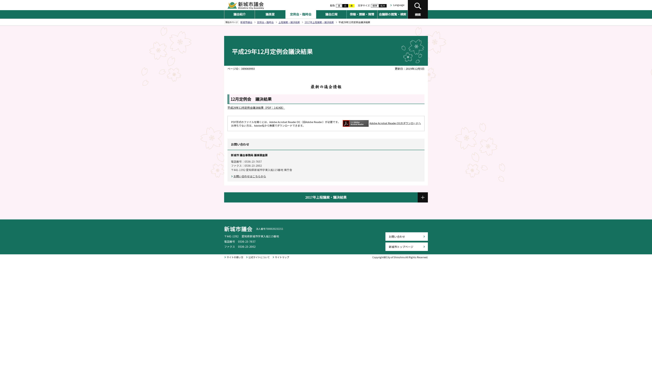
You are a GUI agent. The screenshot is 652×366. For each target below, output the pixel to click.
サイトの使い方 (235, 257)
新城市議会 (246, 22)
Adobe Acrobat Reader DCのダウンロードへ (395, 123)
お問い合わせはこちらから (249, 176)
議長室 (270, 14)
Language (398, 5)
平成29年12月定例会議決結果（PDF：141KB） (256, 108)
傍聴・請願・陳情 (362, 14)
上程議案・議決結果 (289, 22)
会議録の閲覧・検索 (392, 14)
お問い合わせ (397, 237)
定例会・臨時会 (300, 14)
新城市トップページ (401, 247)
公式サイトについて (259, 257)
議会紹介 (239, 14)
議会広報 (331, 14)
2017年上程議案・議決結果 (319, 22)
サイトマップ (282, 257)
